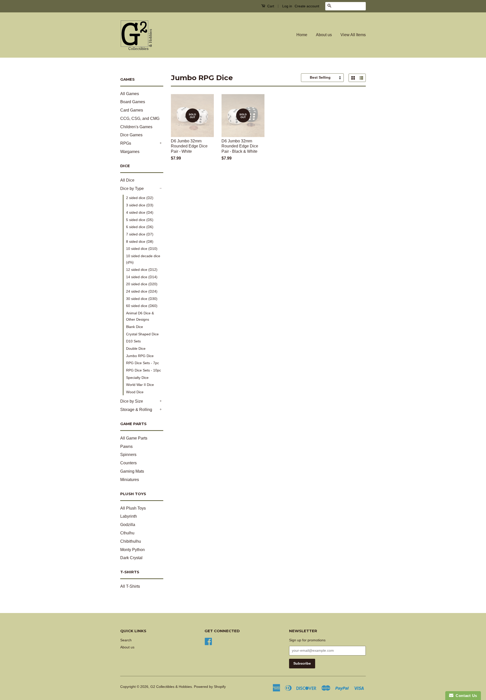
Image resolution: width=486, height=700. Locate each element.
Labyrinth (128, 516)
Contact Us (465, 695)
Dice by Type (132, 188)
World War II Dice (140, 385)
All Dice (127, 180)
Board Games (132, 102)
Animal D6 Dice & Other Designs (140, 316)
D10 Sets (133, 341)
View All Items (353, 35)
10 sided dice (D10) (141, 249)
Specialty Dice (137, 378)
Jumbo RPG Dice (140, 356)
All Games (129, 94)
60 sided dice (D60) (141, 306)
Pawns (126, 446)
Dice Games (131, 135)
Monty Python (132, 550)
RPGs (125, 143)
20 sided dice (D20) (141, 284)
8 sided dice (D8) (139, 241)
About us (324, 35)
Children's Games (136, 127)
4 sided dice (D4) (139, 212)
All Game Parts (133, 438)
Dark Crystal (131, 558)
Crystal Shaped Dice (142, 334)
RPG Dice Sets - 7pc (142, 363)
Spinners (128, 454)
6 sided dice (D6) (139, 227)
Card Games (131, 110)
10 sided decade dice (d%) (143, 259)
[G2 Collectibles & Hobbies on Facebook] (208, 641)
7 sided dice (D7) (139, 234)
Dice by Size (131, 401)
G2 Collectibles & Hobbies (171, 687)
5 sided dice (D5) (139, 220)
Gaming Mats (132, 471)
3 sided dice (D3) (139, 205)
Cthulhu (127, 533)
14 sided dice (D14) (141, 277)
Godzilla (127, 524)
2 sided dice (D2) (139, 198)
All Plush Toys (133, 508)
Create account (307, 6)
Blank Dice (134, 327)
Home (301, 35)
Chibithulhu (130, 541)
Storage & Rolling (136, 409)
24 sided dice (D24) (141, 291)
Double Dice (136, 348)
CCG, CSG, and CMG (139, 118)
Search (126, 640)
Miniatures (129, 479)
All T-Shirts (130, 586)
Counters (128, 463)
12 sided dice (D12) (141, 270)
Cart (270, 6)
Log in (287, 6)
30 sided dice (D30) (141, 299)
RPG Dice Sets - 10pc (143, 370)
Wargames (129, 151)
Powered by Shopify (210, 687)
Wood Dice (135, 392)
